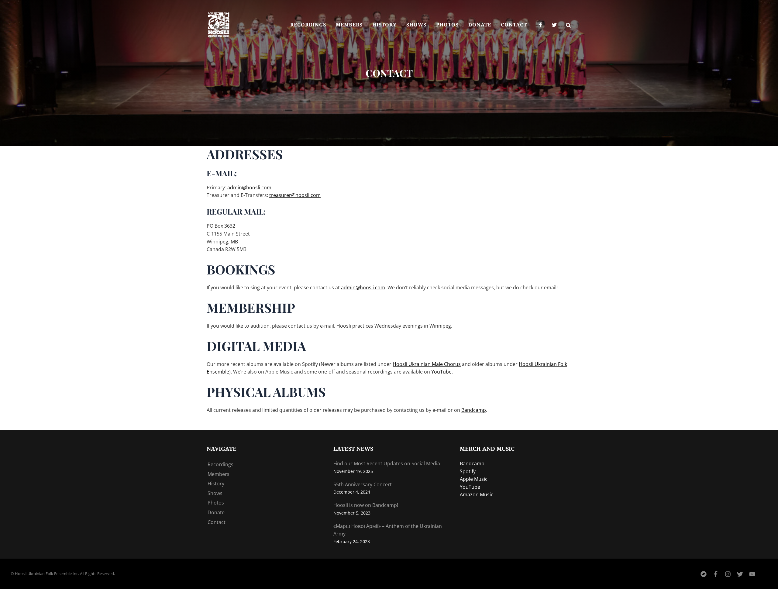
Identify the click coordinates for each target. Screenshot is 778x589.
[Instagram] (728, 574)
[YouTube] (752, 574)
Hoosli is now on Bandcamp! (365, 505)
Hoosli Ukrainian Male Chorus (427, 364)
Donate (216, 512)
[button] (568, 25)
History (216, 483)
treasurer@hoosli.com (295, 195)
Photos (216, 502)
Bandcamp (473, 410)
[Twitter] (554, 24)
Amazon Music (476, 494)
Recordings (220, 464)
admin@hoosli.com (249, 187)
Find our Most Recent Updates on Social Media (386, 463)
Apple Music (473, 479)
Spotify (468, 471)
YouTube (441, 371)
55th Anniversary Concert (362, 484)
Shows (215, 493)
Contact (216, 522)
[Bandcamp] (704, 574)
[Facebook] (540, 24)
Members (218, 474)
